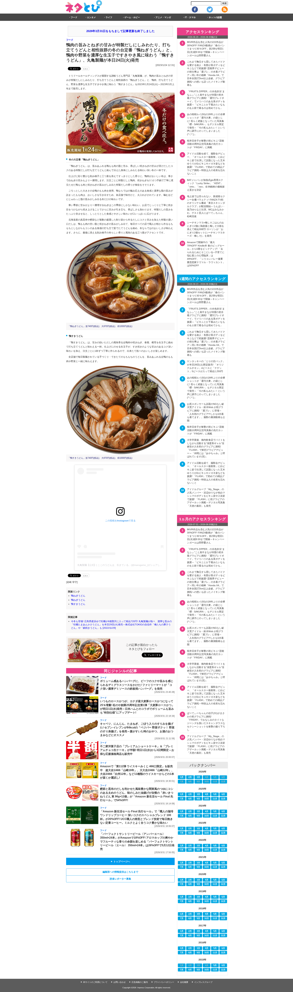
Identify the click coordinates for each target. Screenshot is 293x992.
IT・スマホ (190, 17)
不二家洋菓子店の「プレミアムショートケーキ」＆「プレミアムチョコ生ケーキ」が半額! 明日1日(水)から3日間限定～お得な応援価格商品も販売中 (137, 750)
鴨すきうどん (78, 604)
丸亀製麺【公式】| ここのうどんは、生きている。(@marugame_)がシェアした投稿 (122, 565)
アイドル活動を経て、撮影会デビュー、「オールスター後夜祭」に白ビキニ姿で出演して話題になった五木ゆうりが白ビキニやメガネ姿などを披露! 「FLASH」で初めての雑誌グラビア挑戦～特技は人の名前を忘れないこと (206, 163)
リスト (85, 69)
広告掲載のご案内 (140, 982)
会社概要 (184, 982)
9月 (198, 799)
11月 (215, 799)
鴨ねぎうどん (78, 595)
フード (74, 17)
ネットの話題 (215, 17)
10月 (206, 799)
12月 (223, 799)
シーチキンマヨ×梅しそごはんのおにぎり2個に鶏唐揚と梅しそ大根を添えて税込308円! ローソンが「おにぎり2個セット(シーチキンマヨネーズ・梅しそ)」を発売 (206, 229)
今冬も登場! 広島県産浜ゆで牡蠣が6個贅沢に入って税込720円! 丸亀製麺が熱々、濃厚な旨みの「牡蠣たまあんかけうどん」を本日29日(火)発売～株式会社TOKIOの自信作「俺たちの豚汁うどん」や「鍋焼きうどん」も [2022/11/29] (121, 624)
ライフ (109, 17)
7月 (181, 799)
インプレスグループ (203, 982)
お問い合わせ (119, 982)
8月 (190, 799)
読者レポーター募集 (120, 878)
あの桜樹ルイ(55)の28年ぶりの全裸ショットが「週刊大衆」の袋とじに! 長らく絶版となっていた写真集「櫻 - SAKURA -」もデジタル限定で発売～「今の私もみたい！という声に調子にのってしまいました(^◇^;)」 (206, 124)
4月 (206, 794)
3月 (198, 777)
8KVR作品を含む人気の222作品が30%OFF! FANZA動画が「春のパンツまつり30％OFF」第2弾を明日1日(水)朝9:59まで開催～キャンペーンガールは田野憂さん (206, 49)
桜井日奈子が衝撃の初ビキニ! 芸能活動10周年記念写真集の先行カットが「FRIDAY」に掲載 (205, 144)
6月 (223, 794)
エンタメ (91, 17)
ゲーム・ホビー (132, 17)
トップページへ (120, 861)
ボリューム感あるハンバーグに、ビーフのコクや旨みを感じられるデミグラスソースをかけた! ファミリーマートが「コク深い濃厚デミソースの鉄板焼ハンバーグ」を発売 (136, 685)
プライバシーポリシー (164, 982)
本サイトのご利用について (95, 982)
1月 (181, 777)
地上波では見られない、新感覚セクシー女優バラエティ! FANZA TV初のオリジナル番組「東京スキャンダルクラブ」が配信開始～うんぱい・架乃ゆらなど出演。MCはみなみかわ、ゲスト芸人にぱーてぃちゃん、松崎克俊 (206, 206)
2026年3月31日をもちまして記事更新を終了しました (120, 31)
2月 (190, 777)
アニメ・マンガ (163, 17)
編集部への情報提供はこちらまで (120, 871)
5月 (215, 794)
